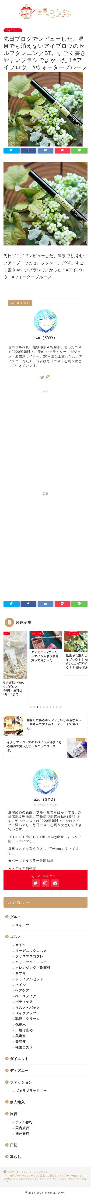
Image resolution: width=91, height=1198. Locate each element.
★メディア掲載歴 (22, 868)
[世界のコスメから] (45, 18)
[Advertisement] (45, 440)
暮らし (15, 1157)
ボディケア (24, 1002)
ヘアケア (22, 990)
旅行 (14, 1114)
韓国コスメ (24, 1047)
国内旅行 (22, 1128)
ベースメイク (25, 996)
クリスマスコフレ (29, 956)
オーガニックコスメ (31, 951)
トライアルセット (29, 979)
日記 (14, 1145)
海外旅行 (22, 1133)
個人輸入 (17, 1102)
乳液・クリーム (27, 1019)
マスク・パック (27, 1007)
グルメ (15, 917)
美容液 (20, 1041)
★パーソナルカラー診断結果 (31, 860)
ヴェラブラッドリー (31, 1090)
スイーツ (22, 925)
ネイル (20, 985)
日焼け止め (24, 1030)
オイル (20, 945)
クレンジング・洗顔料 (32, 968)
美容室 (20, 1036)
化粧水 (20, 1024)
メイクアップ (13, 30)
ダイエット (19, 1059)
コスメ (15, 937)
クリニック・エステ (31, 962)
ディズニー (19, 1070)
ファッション (21, 1082)
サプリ (20, 973)
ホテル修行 (24, 1122)
